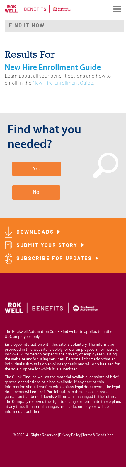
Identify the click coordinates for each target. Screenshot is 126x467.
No (36, 192)
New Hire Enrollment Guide (63, 83)
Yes (36, 169)
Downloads (36, 232)
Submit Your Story (48, 245)
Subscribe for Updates (55, 258)
